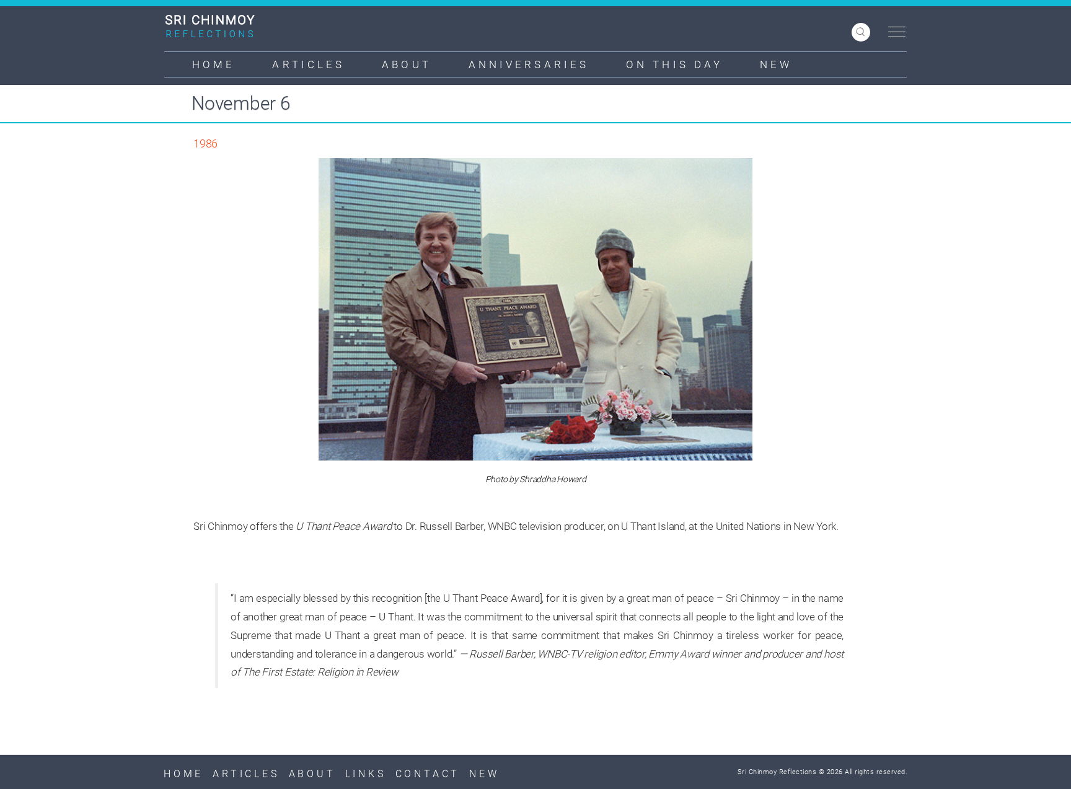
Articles (308, 64)
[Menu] (893, 32)
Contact (428, 774)
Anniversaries (529, 64)
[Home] (215, 26)
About (406, 64)
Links (365, 774)
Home (213, 64)
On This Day (674, 64)
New (776, 64)
